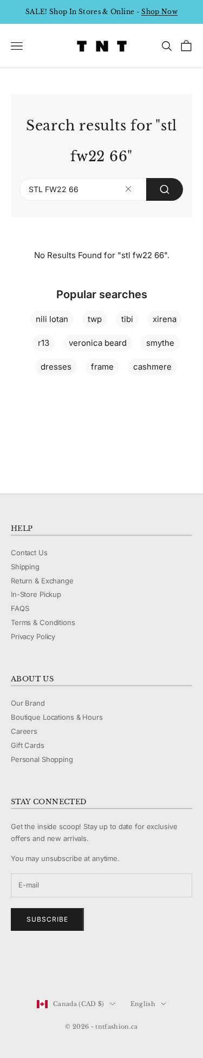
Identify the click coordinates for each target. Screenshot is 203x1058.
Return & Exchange (42, 580)
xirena (164, 319)
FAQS (20, 608)
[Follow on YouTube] (72, 967)
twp (95, 319)
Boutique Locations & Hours (57, 717)
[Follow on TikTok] (100, 967)
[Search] (164, 189)
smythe (160, 343)
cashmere (152, 367)
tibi (127, 319)
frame (102, 367)
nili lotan (52, 319)
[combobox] (101, 189)
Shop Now (159, 12)
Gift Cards (27, 745)
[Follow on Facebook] (16, 967)
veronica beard (98, 343)
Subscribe (47, 919)
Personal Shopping (42, 759)
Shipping (25, 566)
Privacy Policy (33, 636)
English (142, 1004)
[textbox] (128, 189)
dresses (56, 367)
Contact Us (29, 552)
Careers (24, 731)
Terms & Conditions (43, 622)
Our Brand (28, 703)
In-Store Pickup (36, 594)
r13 (43, 343)
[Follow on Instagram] (44, 967)
